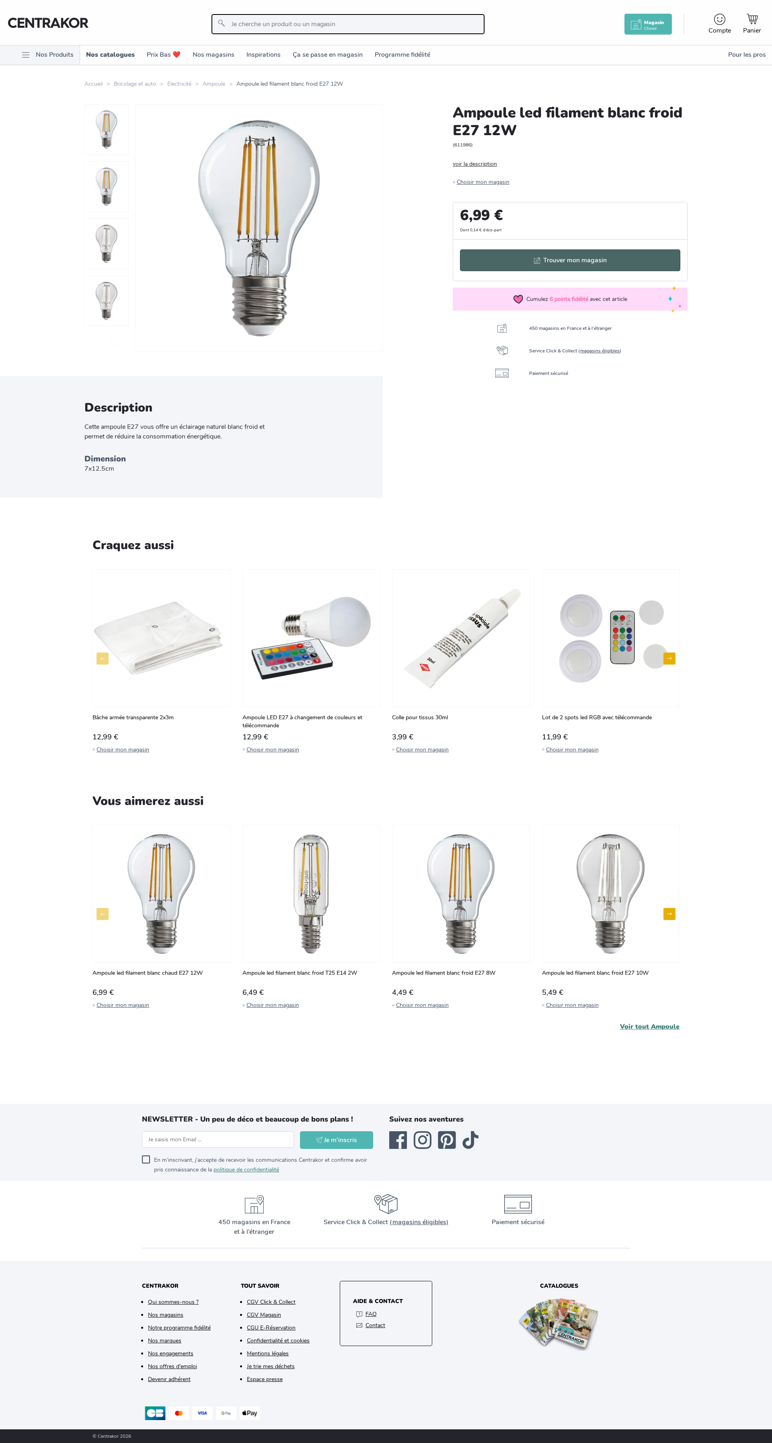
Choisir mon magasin (483, 182)
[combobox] (348, 24)
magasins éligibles (600, 351)
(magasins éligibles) (419, 1222)
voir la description (475, 164)
